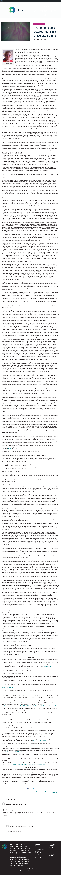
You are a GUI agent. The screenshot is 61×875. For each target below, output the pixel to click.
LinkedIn (36, 788)
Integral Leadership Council (39, 855)
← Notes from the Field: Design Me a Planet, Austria (14, 791)
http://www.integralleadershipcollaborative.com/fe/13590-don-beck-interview (27, 764)
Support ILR (51, 850)
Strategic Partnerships (38, 852)
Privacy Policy (34, 868)
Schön (9, 448)
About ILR (51, 847)
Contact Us (51, 845)
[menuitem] (1, 1)
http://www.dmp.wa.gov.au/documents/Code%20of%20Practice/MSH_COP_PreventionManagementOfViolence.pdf (29, 705)
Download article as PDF (53, 47)
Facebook (30, 788)
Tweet (25, 788)
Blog (36, 847)
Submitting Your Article (38, 858)
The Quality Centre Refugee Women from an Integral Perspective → (46, 791)
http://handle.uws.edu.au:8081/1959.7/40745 (13, 751)
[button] (45, 15)
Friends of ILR (52, 852)
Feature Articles (39, 24)
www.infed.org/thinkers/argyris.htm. (41, 740)
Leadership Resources (51, 855)
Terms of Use (27, 868)
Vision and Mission (39, 849)
